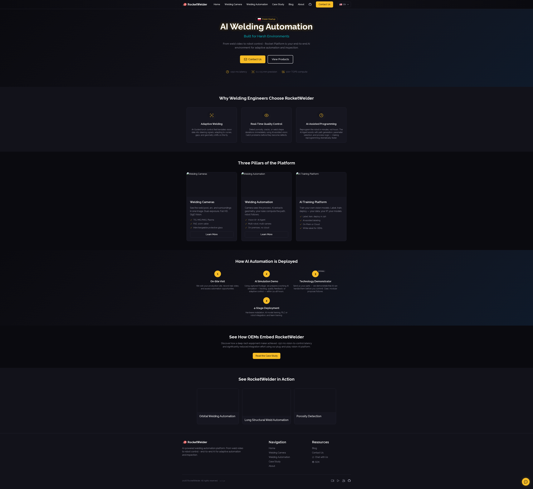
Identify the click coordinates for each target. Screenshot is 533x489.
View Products (280, 59)
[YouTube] (332, 480)
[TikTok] (338, 480)
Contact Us (324, 4)
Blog (291, 4)
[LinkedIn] (343, 480)
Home (217, 4)
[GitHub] (310, 4)
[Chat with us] (526, 482)
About (301, 4)
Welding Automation (257, 4)
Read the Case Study (267, 355)
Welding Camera (233, 4)
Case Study (278, 4)
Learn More (212, 234)
